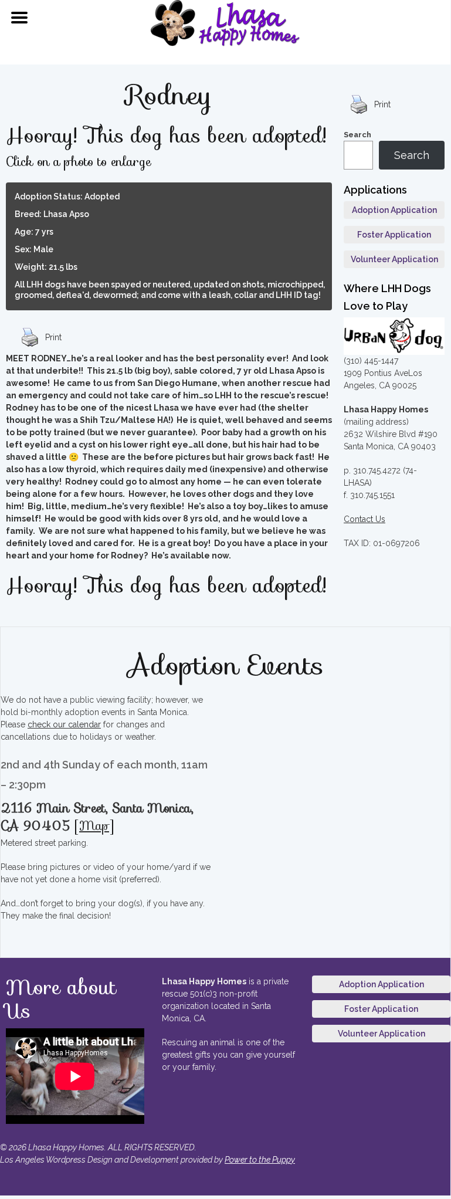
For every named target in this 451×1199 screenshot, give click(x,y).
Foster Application (394, 234)
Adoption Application (394, 210)
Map (94, 825)
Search (357, 134)
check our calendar (64, 724)
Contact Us (364, 519)
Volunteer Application (394, 259)
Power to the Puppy (260, 1159)
